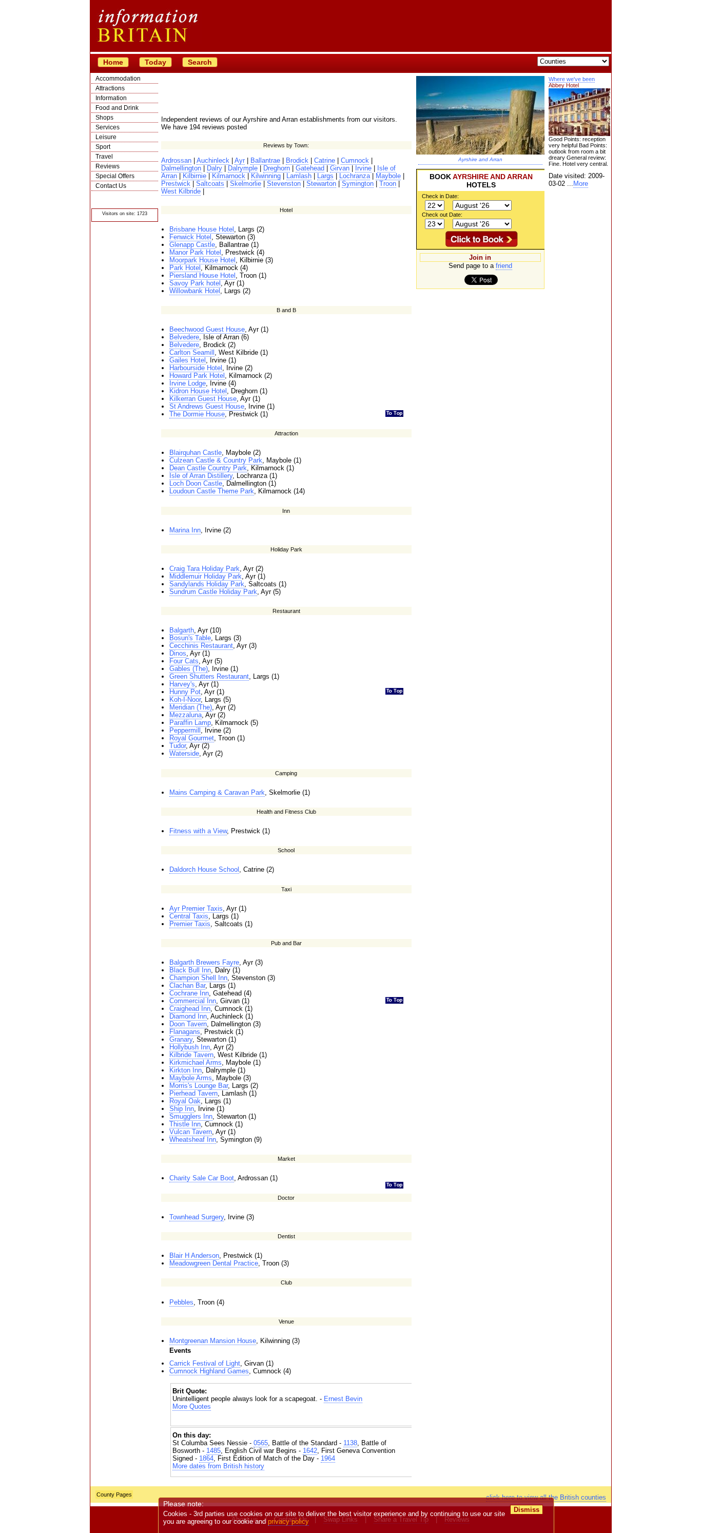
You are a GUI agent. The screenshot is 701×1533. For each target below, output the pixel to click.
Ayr (240, 160)
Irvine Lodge (187, 383)
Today (155, 62)
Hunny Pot (185, 692)
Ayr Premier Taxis (196, 908)
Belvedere (184, 337)
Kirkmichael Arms (195, 1062)
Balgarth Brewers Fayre (204, 962)
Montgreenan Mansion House (212, 1341)
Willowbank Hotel (194, 291)
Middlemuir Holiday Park (205, 576)
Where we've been (572, 79)
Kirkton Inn (185, 1070)
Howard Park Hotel (197, 375)
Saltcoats (210, 183)
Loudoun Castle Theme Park (211, 491)
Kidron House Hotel (198, 391)
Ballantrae (265, 160)
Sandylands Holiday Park (206, 584)
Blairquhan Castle (195, 452)
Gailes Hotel (187, 360)
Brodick (297, 160)
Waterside (184, 753)
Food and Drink (117, 107)
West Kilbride (181, 191)
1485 (213, 1450)
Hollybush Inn (189, 1047)
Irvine (363, 168)
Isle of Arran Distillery (200, 476)
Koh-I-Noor (185, 699)
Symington (358, 183)
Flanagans (184, 1032)
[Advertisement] (292, 1419)
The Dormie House (197, 414)
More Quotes (191, 1406)
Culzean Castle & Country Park (215, 460)
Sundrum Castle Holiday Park (213, 592)
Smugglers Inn (190, 1116)
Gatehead (310, 168)
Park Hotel (185, 268)
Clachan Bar (187, 985)
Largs (325, 176)
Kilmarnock (228, 176)
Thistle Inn (185, 1124)
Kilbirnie (194, 176)
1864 (206, 1458)
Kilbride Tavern (191, 1055)
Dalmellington (181, 168)
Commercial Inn (192, 1001)
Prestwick (175, 183)
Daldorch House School (204, 869)
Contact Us (110, 185)
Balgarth (181, 630)
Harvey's (182, 684)
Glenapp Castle (192, 244)
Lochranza (354, 176)
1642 (310, 1450)
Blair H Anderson (194, 1255)
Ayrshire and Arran (480, 159)
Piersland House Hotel (202, 275)
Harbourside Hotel (195, 368)
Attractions (110, 88)
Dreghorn (276, 168)
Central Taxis (188, 916)
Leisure (105, 137)
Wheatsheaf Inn (192, 1139)
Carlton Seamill (192, 352)
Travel (104, 156)
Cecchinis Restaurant (201, 645)
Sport (102, 146)
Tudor (177, 746)
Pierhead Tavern (193, 1093)
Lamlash (298, 176)
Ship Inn (181, 1109)
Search (200, 62)
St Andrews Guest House (206, 406)
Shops (104, 117)
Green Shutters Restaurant (209, 676)
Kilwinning (266, 176)
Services (107, 127)
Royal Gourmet (191, 738)
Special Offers (114, 176)
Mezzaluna (185, 715)
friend (504, 266)
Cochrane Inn (189, 993)
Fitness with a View (198, 831)
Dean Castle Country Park (208, 468)
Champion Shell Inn (198, 978)
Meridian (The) (190, 707)
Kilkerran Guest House (203, 399)
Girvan (339, 168)
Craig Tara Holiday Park (204, 568)
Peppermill (185, 730)
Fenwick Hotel (190, 237)
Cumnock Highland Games (209, 1371)
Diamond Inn (188, 1016)
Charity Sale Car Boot (201, 1178)
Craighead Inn (189, 1008)
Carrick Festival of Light (204, 1363)
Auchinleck (213, 160)
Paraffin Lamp (190, 722)
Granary (180, 1039)
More (580, 183)
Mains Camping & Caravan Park (217, 792)
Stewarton (321, 183)
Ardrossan (176, 160)
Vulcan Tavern (190, 1132)
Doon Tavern (188, 1024)
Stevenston (284, 183)
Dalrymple (243, 168)
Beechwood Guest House (207, 329)
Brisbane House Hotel (201, 229)
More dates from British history (218, 1466)
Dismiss (526, 1509)
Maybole (388, 176)
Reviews (107, 166)
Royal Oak (185, 1101)
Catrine (324, 160)
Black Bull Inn (190, 970)
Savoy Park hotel (195, 283)
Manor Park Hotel (195, 252)
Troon (387, 183)
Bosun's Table (190, 638)
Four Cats (184, 661)
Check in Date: (440, 196)
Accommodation (118, 78)
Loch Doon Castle (195, 483)
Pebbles (181, 1302)
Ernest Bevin (343, 1399)
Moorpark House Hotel (202, 260)
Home (113, 62)
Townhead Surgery (196, 1217)
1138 (350, 1443)
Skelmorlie (245, 183)
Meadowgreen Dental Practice (213, 1263)
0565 (261, 1443)
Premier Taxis (189, 924)
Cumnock (355, 160)
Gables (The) (188, 669)
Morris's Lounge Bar (198, 1085)
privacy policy (288, 1521)
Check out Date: (442, 215)
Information (111, 98)
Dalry (214, 168)
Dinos (177, 653)
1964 (328, 1458)
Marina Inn (185, 530)
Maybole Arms (190, 1078)
